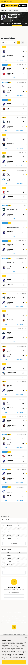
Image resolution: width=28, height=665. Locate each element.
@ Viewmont (10, 284)
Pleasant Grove (11, 297)
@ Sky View (10, 179)
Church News (9, 1)
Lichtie (9, 532)
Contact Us (11, 621)
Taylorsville (10, 438)
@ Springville (10, 73)
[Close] (26, 638)
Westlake (9, 332)
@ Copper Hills (10, 144)
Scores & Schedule (17, 23)
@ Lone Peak (10, 320)
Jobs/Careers (5, 622)
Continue (14, 662)
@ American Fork (11, 425)
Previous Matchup (19, 60)
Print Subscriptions (23, 1)
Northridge (9, 455)
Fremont (9, 491)
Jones (9, 568)
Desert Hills (10, 244)
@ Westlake (10, 408)
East (8, 191)
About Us (4, 621)
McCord (9, 525)
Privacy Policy (13, 616)
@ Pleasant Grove (11, 372)
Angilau (9, 528)
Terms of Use (5, 616)
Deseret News (3, 1)
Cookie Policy (22, 616)
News (8, 23)
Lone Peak (9, 385)
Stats (26, 23)
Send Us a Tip (14, 622)
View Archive (23, 622)
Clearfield (9, 156)
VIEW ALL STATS (14, 543)
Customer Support (20, 621)
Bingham (9, 51)
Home (2, 23)
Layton (8, 121)
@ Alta (8, 108)
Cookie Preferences (14, 618)
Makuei (9, 538)
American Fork (10, 350)
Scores (16, 10)
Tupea (9, 535)
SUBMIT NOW (14, 596)
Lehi (8, 86)
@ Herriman (10, 55)
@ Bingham (10, 91)
